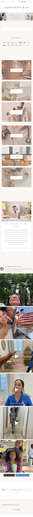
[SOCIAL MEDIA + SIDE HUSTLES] (16, 165)
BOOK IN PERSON (11, 248)
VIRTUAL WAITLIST (21, 248)
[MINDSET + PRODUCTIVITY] (16, 100)
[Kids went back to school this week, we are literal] (16, 323)
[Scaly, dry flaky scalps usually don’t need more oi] (16, 389)
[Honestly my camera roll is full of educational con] (16, 356)
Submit (16, 492)
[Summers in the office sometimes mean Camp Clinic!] (16, 423)
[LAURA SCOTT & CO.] (10, 506)
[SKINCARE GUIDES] (16, 79)
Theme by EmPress (24, 515)
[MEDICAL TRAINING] (16, 144)
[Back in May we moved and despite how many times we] (16, 289)
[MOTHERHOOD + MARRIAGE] (16, 121)
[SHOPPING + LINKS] (16, 186)
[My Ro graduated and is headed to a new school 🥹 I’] (16, 456)
